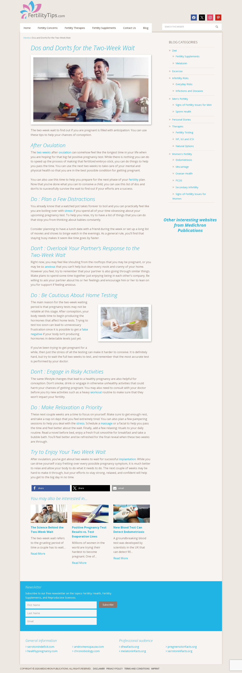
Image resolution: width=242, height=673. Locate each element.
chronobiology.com (86, 651)
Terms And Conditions (137, 668)
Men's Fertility (180, 98)
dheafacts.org (129, 647)
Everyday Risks (184, 84)
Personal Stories (181, 119)
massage (106, 423)
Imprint (155, 668)
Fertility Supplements (187, 56)
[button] (51, 488)
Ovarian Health (184, 173)
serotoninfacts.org (179, 651)
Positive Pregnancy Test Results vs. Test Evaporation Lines (89, 531)
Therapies (177, 126)
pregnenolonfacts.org (182, 647)
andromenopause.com (88, 647)
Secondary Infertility (187, 187)
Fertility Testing (184, 132)
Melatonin (181, 63)
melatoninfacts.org (133, 651)
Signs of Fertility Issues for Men (194, 105)
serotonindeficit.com (40, 647)
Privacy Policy (114, 668)
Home (27, 37)
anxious (50, 267)
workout (96, 392)
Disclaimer (99, 668)
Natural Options (185, 146)
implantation (127, 459)
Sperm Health (183, 111)
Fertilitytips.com (43, 10)
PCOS (179, 180)
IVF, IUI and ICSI (185, 139)
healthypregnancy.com (42, 651)
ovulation (65, 152)
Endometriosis (184, 160)
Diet (174, 50)
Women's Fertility (182, 154)
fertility (133, 180)
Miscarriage (182, 166)
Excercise (177, 71)
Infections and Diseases (189, 91)
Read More (38, 554)
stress (68, 211)
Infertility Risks (180, 78)
